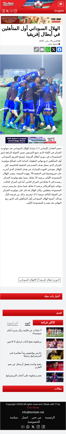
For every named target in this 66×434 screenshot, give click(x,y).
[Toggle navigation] (60, 3)
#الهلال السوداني (27, 280)
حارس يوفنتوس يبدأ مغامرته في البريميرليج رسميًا (25, 354)
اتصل (24, 417)
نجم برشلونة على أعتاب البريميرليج (23, 375)
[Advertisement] (33, 242)
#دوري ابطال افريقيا (49, 280)
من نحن (36, 417)
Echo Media (33, 407)
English (59, 10)
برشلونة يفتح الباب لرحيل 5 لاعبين (24, 341)
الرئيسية (49, 417)
